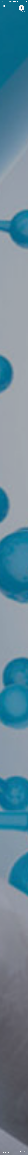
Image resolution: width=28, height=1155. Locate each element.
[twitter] (18, 1)
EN (2, 1)
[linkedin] (10, 1)
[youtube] (14, 1)
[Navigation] (4, 6)
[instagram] (12, 1)
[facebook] (16, 1)
